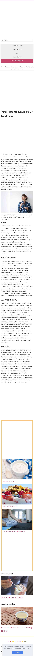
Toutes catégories (17, 61)
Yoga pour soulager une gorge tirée (13, 531)
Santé (17, 53)
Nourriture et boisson (18, 67)
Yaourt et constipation (12, 597)
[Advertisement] (17, 20)
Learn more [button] (25, 648)
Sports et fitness (17, 45)
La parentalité (17, 49)
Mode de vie (17, 57)
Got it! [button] (17, 652)
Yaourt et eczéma (8, 481)
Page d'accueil (5, 67)
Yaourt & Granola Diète (9, 506)
